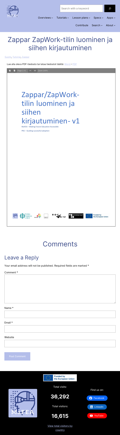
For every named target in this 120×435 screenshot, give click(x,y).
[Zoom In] (35, 70)
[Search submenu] (101, 25)
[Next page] (14, 70)
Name (8, 307)
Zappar (25, 57)
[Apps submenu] (114, 17)
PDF (74, 64)
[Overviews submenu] (52, 17)
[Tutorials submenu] (68, 17)
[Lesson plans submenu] (89, 17)
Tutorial (16, 57)
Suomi (8, 57)
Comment (11, 272)
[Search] (109, 8)
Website (9, 337)
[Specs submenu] (102, 17)
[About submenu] (114, 25)
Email (8, 322)
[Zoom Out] (30, 70)
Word (67, 64)
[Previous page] (10, 70)
